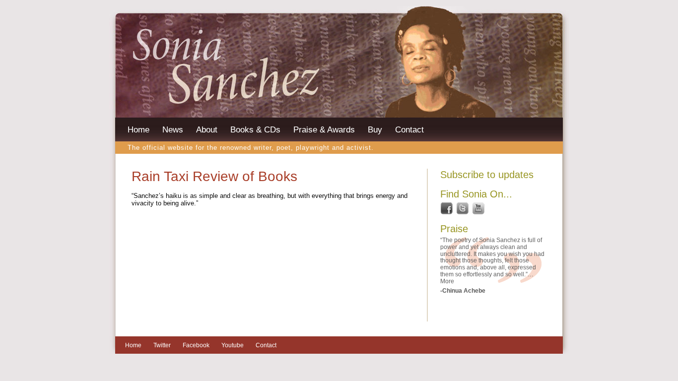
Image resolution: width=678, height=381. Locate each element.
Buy (375, 129)
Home (138, 129)
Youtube (232, 345)
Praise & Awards (324, 129)
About (206, 129)
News (172, 129)
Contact (409, 129)
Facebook (196, 345)
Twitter (162, 345)
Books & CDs (255, 129)
